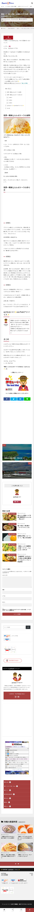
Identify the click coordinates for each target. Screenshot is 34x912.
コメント (4, 575)
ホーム (2, 6)
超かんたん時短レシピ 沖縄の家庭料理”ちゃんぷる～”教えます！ (24, 517)
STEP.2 (9, 100)
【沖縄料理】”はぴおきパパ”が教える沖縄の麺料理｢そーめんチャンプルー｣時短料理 (24, 559)
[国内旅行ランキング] (22, 881)
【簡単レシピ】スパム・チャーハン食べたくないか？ (25, 855)
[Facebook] (7, 399)
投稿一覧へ (16, 501)
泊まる (8, 798)
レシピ (4, 20)
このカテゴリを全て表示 (17, 769)
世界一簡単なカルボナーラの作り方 (13, 94)
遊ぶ (8, 802)
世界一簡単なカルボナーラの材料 (13, 92)
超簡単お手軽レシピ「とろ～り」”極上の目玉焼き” (25, 536)
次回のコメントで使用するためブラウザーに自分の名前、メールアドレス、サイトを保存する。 (16, 610)
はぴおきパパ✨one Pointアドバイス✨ (14, 105)
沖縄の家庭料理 (23, 19)
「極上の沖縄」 (24, 83)
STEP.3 (9, 102)
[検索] (28, 627)
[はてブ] (20, 399)
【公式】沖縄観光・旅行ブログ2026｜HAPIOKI (21, 904)
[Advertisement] (17, 205)
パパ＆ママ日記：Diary (11, 786)
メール (3, 595)
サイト (3, 602)
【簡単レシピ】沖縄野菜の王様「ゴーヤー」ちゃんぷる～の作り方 (24, 547)
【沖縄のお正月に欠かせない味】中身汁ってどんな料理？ (8, 837)
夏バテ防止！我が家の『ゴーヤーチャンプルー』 (23, 527)
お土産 (8, 782)
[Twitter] (13, 399)
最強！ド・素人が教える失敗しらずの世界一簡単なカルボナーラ (8, 856)
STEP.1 (9, 97)
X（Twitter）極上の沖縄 (11, 6)
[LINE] (27, 399)
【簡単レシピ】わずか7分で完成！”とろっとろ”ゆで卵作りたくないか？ (25, 838)
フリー (8, 790)
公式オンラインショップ (23, 6)
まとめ (7, 108)
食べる (8, 806)
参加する (26, 770)
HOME (4, 28)
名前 (3, 589)
